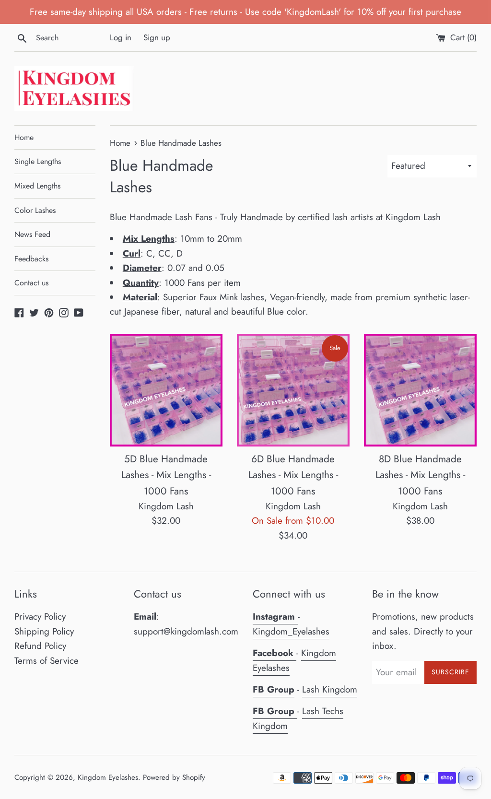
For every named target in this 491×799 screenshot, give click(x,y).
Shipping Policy (44, 631)
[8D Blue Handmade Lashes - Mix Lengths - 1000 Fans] (420, 390)
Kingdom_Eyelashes (291, 631)
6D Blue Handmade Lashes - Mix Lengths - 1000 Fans (293, 475)
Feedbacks (31, 258)
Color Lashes (35, 210)
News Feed (32, 234)
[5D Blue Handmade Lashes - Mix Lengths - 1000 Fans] (166, 390)
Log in (120, 37)
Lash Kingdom (329, 689)
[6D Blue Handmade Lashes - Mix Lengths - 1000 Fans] (293, 390)
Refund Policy (40, 645)
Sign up (156, 37)
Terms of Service (46, 660)
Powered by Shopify (174, 777)
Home (24, 137)
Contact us (31, 282)
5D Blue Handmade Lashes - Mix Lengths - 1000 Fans (166, 475)
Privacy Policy (40, 616)
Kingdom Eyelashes (108, 777)
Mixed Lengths (37, 185)
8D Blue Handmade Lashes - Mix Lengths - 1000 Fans (420, 475)
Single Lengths (37, 161)
